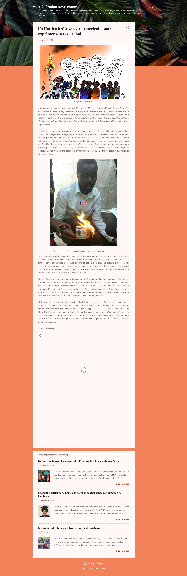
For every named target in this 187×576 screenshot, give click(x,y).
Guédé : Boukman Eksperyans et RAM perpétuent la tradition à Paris (78, 461)
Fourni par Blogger (95, 563)
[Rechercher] (152, 7)
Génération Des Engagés (58, 6)
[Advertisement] (145, 63)
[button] (127, 28)
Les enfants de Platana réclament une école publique (69, 528)
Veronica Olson (101, 569)
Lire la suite (122, 484)
